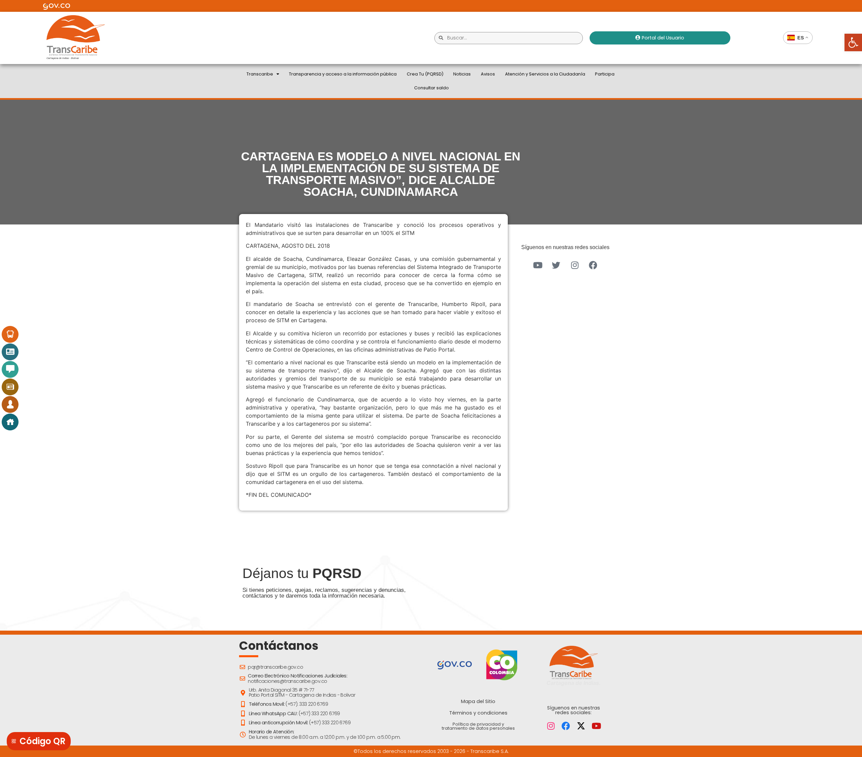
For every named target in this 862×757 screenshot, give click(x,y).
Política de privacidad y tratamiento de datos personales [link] (478, 726)
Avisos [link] (488, 74)
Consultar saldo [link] (431, 88)
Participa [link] (605, 74)
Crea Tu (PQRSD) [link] (425, 74)
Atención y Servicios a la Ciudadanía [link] (545, 74)
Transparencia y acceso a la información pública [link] (343, 74)
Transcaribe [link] (259, 74)
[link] (853, 42)
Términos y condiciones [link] (478, 712)
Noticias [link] (462, 74)
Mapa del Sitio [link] (478, 701)
